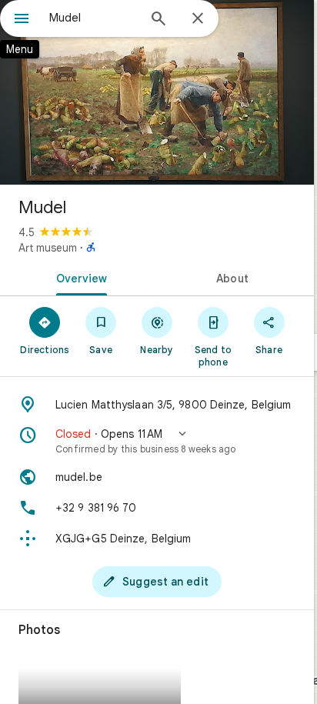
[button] (157, 441)
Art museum (47, 248)
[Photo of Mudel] (157, 92)
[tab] (78, 277)
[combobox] (93, 17)
